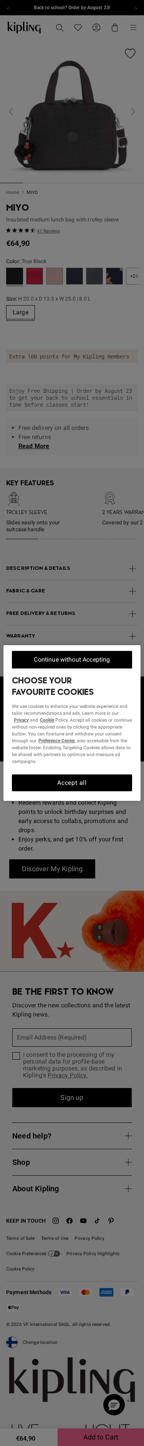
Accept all (72, 782)
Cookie (47, 720)
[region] (71, 723)
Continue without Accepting (72, 659)
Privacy (21, 720)
